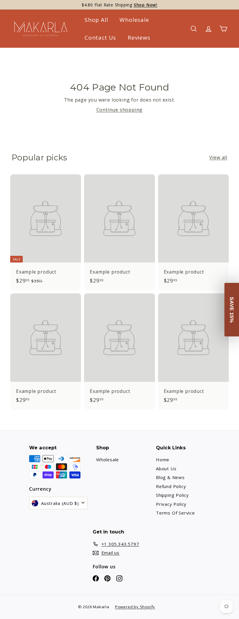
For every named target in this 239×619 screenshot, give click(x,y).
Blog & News (170, 477)
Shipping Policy (172, 495)
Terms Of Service (175, 513)
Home (162, 459)
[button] (231, 309)
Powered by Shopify (135, 606)
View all (218, 157)
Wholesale (134, 20)
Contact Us (100, 37)
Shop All (96, 20)
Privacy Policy (171, 504)
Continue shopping (119, 110)
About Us (166, 468)
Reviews (139, 37)
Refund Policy (171, 486)
